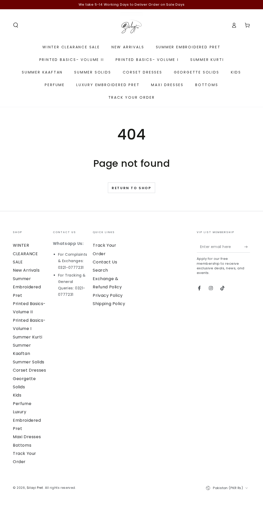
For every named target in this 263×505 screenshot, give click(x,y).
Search (100, 270)
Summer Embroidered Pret (27, 287)
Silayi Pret (35, 487)
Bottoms (22, 445)
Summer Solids (28, 362)
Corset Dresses (29, 370)
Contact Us (105, 262)
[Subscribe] (247, 246)
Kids (17, 395)
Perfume (22, 404)
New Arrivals (26, 270)
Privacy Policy (108, 295)
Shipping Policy (109, 304)
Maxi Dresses (27, 437)
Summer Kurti (27, 337)
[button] (15, 25)
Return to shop (131, 188)
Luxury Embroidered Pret (27, 420)
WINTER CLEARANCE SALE (25, 253)
